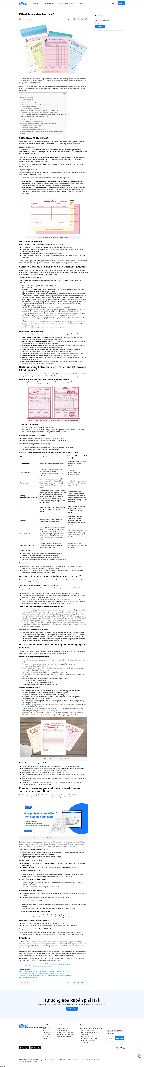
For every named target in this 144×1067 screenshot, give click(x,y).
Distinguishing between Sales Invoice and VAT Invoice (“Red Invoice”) (39, 110)
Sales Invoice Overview (26, 97)
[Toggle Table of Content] (64, 94)
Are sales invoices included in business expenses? (34, 116)
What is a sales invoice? (27, 99)
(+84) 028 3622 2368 (63, 1028)
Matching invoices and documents (91, 1028)
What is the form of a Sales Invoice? (30, 103)
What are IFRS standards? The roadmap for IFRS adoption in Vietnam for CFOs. (44, 971)
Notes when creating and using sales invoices (33, 125)
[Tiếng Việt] (113, 3)
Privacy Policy (47, 1034)
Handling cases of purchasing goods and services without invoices (38, 120)
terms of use (47, 1036)
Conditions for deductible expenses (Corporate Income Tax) (36, 118)
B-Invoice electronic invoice (88, 1038)
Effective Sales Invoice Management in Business (34, 129)
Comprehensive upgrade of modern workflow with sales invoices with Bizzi (41, 131)
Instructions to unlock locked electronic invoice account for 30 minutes (41, 973)
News (44, 1030)
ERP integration (49, 3)
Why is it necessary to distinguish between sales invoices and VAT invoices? (40, 112)
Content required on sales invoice (30, 106)
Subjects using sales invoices (29, 101)
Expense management (87, 1030)
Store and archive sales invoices (30, 127)
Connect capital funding (87, 1040)
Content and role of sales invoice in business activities (35, 105)
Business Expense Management (90, 1032)
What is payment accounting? (28, 977)
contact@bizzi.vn (62, 1030)
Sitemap (45, 1038)
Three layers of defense (66, 3)
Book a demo (72, 1009)
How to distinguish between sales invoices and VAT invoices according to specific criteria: (44, 114)
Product (35, 3)
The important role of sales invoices (30, 108)
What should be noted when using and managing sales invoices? (38, 123)
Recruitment (47, 1032)
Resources (81, 3)
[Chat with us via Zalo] (140, 1056)
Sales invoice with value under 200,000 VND (32, 121)
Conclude (22, 133)
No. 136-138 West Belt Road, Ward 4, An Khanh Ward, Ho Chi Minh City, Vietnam (65, 1034)
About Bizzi (46, 1028)
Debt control (84, 1034)
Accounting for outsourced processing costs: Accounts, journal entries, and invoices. (45, 975)
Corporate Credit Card (87, 1036)
